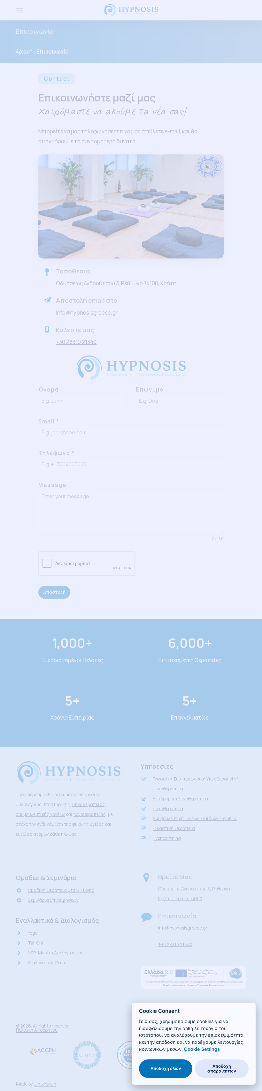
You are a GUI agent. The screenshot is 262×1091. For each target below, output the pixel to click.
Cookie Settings (202, 1049)
